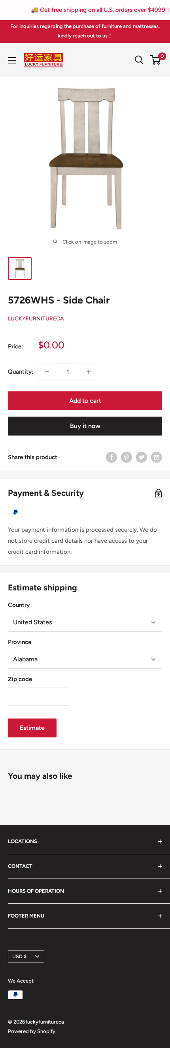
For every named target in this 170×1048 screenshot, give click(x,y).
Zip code (20, 679)
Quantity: (20, 371)
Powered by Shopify (31, 1031)
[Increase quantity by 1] (88, 371)
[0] (156, 60)
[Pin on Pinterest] (126, 457)
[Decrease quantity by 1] (46, 371)
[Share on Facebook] (111, 457)
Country (19, 605)
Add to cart (85, 400)
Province (19, 642)
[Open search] (139, 60)
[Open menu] (12, 60)
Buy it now (85, 426)
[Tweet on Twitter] (141, 457)
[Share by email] (156, 457)
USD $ (19, 956)
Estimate (32, 728)
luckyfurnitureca (36, 318)
